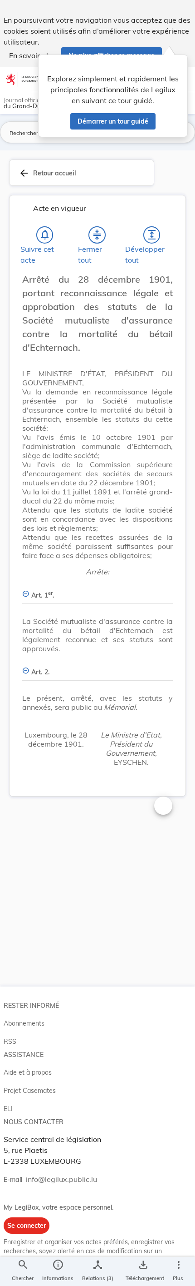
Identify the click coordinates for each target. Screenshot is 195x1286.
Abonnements (24, 1023)
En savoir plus (32, 55)
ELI (8, 1109)
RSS (10, 1041)
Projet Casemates (30, 1091)
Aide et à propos (28, 1072)
